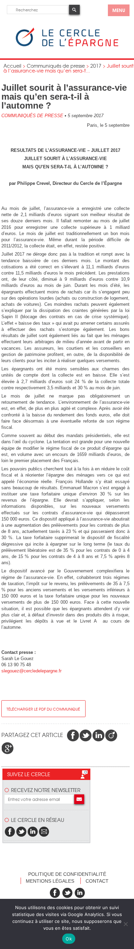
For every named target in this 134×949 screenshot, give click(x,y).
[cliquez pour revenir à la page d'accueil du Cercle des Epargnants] (67, 44)
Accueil (12, 65)
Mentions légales (50, 881)
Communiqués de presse (56, 65)
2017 (95, 65)
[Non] (125, 923)
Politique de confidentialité (67, 874)
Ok (69, 938)
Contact (97, 881)
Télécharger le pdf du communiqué (43, 709)
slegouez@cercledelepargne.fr (31, 670)
